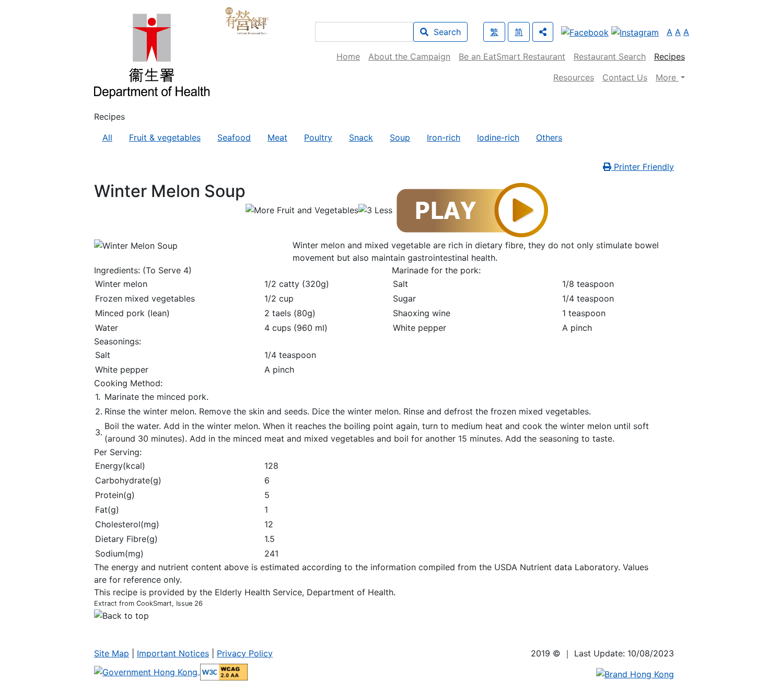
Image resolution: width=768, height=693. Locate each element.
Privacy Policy (245, 653)
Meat (277, 137)
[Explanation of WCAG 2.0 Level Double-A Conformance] (224, 671)
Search (444, 32)
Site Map (111, 653)
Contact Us (624, 77)
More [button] (667, 77)
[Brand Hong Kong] (635, 673)
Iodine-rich (498, 137)
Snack (361, 137)
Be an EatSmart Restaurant (512, 56)
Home (348, 56)
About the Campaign (409, 56)
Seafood (234, 137)
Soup (400, 137)
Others (549, 137)
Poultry (318, 137)
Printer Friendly (642, 166)
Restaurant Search (610, 56)
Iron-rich (443, 137)
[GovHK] (147, 671)
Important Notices (173, 653)
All (107, 137)
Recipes (669, 56)
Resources (573, 77)
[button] (542, 32)
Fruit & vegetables (165, 137)
